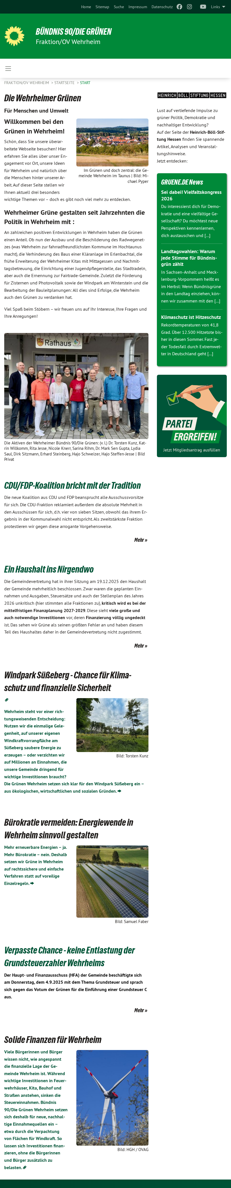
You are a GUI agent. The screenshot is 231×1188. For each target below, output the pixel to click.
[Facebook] (179, 7)
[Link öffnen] (6, 700)
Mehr (139, 540)
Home (86, 6)
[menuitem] (86, 7)
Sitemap (102, 6)
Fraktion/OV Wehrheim (27, 82)
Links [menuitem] (215, 6)
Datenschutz (162, 6)
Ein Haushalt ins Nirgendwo (49, 569)
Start (85, 82)
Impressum (137, 6)
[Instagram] (189, 7)
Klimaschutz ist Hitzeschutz (191, 317)
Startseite (65, 82)
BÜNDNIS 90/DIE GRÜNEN (74, 32)
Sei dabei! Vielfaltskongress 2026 (191, 195)
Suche (119, 6)
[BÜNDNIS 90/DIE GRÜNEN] (14, 36)
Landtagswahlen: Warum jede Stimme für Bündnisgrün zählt (189, 257)
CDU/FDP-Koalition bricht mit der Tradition (72, 485)
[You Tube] (203, 7)
